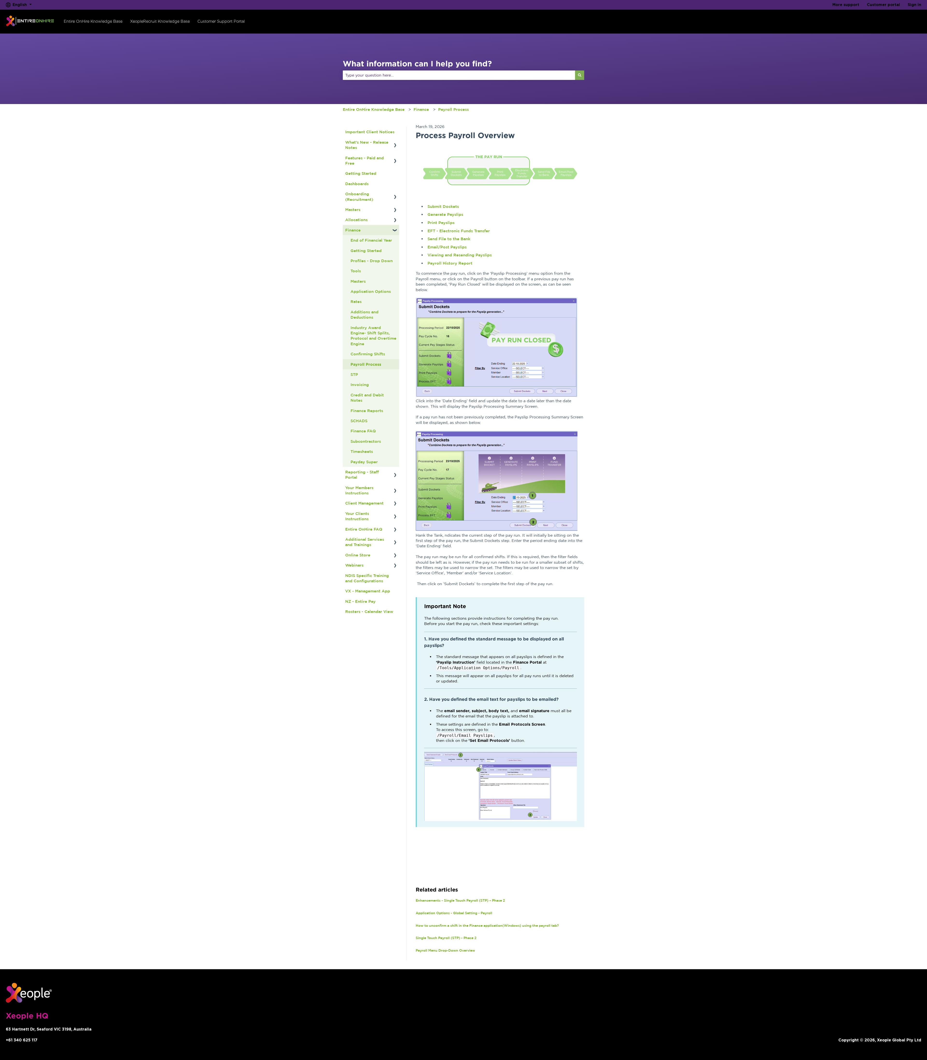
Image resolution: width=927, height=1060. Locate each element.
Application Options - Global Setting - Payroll (454, 913)
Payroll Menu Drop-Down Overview (445, 950)
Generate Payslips (445, 214)
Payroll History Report (450, 263)
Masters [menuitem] (352, 209)
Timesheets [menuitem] (362, 451)
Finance (421, 109)
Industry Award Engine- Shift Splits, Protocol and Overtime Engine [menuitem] (373, 335)
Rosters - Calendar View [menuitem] (369, 611)
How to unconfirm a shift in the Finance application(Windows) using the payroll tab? (487, 925)
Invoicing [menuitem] (360, 384)
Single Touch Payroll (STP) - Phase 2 (446, 938)
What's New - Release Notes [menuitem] (366, 145)
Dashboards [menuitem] (357, 184)
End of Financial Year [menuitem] (371, 240)
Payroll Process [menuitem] (366, 364)
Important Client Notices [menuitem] (369, 132)
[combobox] (459, 75)
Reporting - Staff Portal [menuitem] (362, 474)
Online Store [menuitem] (357, 555)
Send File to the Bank (449, 239)
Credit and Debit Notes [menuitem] (367, 397)
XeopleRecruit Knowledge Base (160, 21)
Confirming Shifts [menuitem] (368, 354)
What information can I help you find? (417, 63)
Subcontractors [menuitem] (366, 441)
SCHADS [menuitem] (359, 421)
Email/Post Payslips (447, 247)
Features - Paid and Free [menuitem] (364, 160)
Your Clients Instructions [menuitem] (357, 516)
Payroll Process (453, 109)
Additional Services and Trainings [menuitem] (364, 542)
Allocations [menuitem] (356, 220)
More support (845, 4)
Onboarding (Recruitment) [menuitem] (359, 196)
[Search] (579, 75)
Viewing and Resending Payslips (460, 255)
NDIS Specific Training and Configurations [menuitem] (367, 578)
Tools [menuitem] (356, 271)
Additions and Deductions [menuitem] (365, 314)
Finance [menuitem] (353, 230)
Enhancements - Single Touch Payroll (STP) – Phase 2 (460, 900)
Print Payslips (441, 222)
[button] (395, 142)
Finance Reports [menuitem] (367, 410)
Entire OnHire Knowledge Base (93, 21)
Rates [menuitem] (356, 301)
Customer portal (883, 4)
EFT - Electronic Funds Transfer (459, 231)
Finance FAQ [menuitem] (363, 431)
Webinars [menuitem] (354, 565)
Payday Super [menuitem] (364, 462)
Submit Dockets (443, 206)
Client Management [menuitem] (364, 503)
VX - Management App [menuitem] (367, 591)
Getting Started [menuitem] (360, 173)
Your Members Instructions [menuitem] (359, 490)
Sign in (914, 4)
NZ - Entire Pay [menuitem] (360, 601)
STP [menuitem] (354, 374)
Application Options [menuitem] (371, 291)
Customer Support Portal (221, 21)
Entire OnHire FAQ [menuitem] (363, 529)
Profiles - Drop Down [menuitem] (372, 261)
